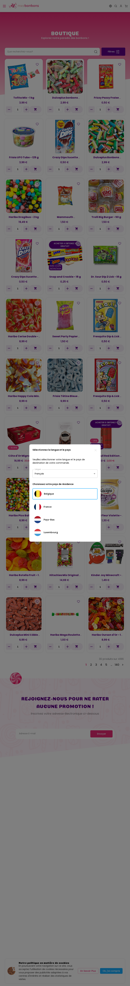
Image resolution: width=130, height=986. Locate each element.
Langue (38, 469)
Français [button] (39, 473)
